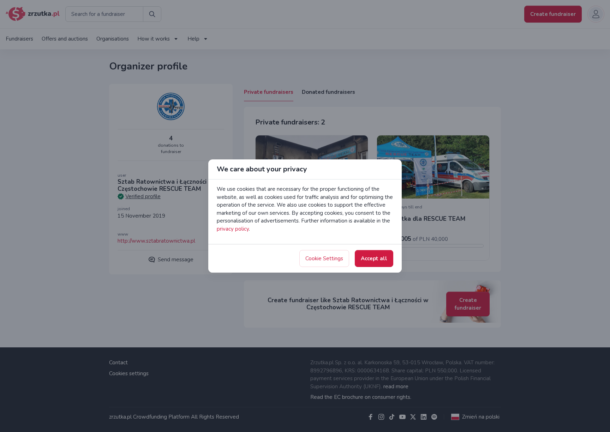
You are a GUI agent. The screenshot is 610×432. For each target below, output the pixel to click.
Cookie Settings (324, 258)
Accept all (374, 258)
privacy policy (233, 228)
